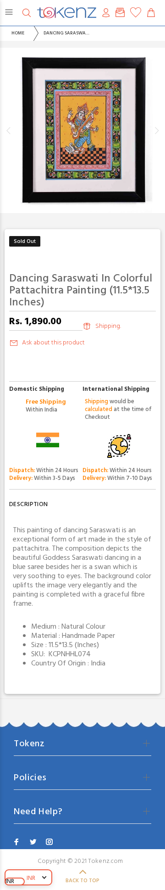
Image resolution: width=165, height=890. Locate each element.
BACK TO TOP (82, 880)
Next (156, 130)
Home (17, 33)
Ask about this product (53, 343)
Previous (8, 130)
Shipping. (108, 326)
